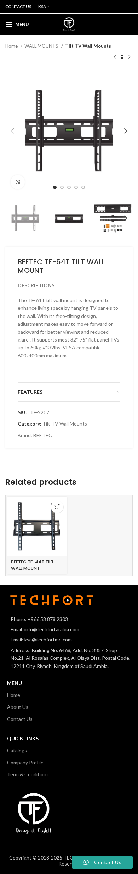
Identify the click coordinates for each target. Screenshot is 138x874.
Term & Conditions (28, 774)
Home (12, 46)
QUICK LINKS (23, 738)
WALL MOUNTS (41, 46)
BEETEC (42, 435)
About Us (17, 707)
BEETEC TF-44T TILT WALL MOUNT (32, 565)
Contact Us (20, 719)
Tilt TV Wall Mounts (88, 46)
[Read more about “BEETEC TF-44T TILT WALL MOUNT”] (57, 507)
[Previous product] (115, 56)
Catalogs (17, 750)
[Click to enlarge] (18, 182)
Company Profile (25, 762)
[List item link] (69, 619)
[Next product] (129, 56)
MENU (14, 683)
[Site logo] (69, 24)
